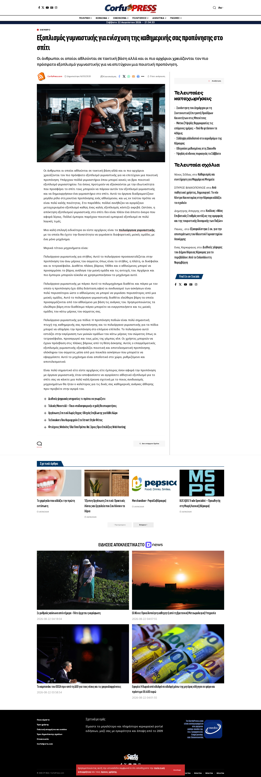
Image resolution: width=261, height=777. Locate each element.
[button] (177, 770)
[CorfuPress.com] (130, 7)
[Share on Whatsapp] (129, 76)
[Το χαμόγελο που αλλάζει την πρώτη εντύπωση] (59, 483)
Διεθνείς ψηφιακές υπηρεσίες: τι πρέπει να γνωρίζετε (76, 399)
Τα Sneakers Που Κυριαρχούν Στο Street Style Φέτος (75, 420)
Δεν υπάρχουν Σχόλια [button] (150, 444)
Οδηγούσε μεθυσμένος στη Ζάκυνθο (196, 148)
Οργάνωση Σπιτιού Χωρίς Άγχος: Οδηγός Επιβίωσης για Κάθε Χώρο (83, 413)
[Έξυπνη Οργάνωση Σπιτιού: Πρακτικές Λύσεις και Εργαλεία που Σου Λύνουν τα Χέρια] (106, 483)
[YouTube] (47, 7)
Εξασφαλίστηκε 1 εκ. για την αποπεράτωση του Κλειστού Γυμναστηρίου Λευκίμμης (198, 234)
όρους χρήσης (109, 771)
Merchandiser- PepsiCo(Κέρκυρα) (149, 500)
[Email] (133, 76)
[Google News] (52, 7)
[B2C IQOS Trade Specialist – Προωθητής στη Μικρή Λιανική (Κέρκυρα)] (202, 483)
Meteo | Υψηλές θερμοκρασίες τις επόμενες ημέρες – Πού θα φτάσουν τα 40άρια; (195, 128)
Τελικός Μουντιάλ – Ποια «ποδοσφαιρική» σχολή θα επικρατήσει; (82, 406)
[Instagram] (56, 7)
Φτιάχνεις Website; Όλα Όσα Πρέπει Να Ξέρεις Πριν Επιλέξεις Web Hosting (87, 427)
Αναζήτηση (216, 81)
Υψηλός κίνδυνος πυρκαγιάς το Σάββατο (198, 153)
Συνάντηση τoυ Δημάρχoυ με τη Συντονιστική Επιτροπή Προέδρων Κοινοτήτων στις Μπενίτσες (193, 113)
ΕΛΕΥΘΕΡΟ (45, 30)
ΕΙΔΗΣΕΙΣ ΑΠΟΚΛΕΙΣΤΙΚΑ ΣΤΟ (121, 545)
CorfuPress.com (54, 76)
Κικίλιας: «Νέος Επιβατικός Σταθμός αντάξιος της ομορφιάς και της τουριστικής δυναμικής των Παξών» (198, 216)
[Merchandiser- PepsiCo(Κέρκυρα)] (154, 483)
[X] (43, 7)
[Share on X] (124, 76)
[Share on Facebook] (119, 76)
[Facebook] (39, 7)
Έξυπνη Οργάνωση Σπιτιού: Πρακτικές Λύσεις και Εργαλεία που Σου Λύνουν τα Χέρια (104, 505)
